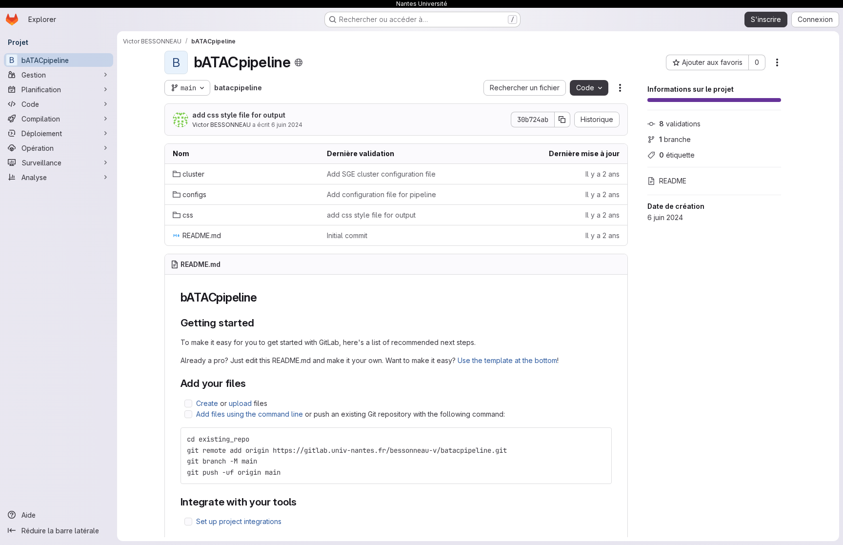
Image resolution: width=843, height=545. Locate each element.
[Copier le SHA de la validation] (562, 119)
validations (680, 124)
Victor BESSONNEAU (221, 124)
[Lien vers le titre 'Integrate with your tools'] (302, 502)
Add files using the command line (249, 414)
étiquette (677, 155)
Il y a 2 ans (602, 174)
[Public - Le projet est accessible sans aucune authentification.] (298, 62)
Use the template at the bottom (507, 360)
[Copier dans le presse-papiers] (600, 439)
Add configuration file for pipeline (381, 194)
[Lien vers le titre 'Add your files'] (251, 383)
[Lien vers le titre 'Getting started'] (259, 323)
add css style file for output (238, 115)
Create (207, 403)
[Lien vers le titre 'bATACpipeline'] (263, 297)
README (672, 181)
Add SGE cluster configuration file (381, 174)
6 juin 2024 (286, 124)
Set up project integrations (238, 521)
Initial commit (347, 235)
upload (240, 403)
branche (675, 139)
